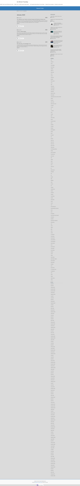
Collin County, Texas (53, 103)
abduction (52, 61)
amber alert (52, 72)
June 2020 (52, 343)
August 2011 (52, 430)
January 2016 (52, 386)
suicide (52, 253)
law (51, 175)
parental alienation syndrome (54, 208)
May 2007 (52, 468)
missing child (52, 199)
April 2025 (52, 285)
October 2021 (52, 325)
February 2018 (53, 376)
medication (52, 192)
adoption (52, 68)
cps (46, 17)
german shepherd (53, 152)
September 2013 (53, 407)
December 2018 (53, 362)
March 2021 (52, 332)
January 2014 (52, 402)
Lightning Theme (40, 482)
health (51, 161)
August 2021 (52, 329)
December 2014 (53, 397)
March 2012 (52, 423)
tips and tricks (52, 267)
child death (52, 91)
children (52, 98)
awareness (52, 77)
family (51, 133)
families (52, 131)
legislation (52, 180)
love (51, 185)
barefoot (52, 79)
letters (51, 182)
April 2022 (52, 318)
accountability (52, 65)
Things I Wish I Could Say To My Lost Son (56, 16)
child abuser (52, 86)
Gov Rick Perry (53, 154)
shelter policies (53, 243)
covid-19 (52, 107)
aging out (52, 70)
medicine (52, 194)
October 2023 (52, 301)
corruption (52, 105)
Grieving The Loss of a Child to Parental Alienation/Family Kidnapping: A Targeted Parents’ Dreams (56, 50)
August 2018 (52, 369)
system (52, 255)
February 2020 (53, 346)
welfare (52, 276)
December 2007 (53, 461)
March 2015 (52, 395)
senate (52, 232)
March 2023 (52, 308)
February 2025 (53, 287)
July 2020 (52, 341)
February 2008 (53, 458)
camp (51, 82)
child (51, 84)
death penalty (52, 117)
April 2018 (52, 374)
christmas (52, 100)
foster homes (52, 145)
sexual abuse (52, 236)
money (52, 201)
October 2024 (52, 292)
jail (51, 168)
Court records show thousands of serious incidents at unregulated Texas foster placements (58, 41)
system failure (52, 257)
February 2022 (53, 322)
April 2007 (52, 470)
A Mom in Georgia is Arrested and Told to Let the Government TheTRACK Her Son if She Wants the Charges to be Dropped (56, 37)
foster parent (52, 147)
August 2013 (52, 409)
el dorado (52, 126)
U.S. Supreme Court (53, 269)
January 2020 (52, 348)
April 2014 (52, 400)
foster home (52, 143)
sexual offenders (53, 239)
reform (52, 225)
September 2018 (53, 367)
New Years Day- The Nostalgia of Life (24, 43)
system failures (53, 260)
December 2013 (53, 404)
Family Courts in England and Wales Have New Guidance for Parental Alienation (58, 32)
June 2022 (52, 315)
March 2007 (52, 472)
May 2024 (52, 299)
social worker (52, 248)
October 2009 (52, 435)
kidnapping (52, 171)
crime (51, 112)
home (51, 164)
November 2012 (53, 416)
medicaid (52, 187)
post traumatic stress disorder (55, 215)
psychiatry (52, 218)
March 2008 (52, 456)
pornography (52, 213)
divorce (52, 119)
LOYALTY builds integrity (21, 31)
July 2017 (52, 383)
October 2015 (52, 390)
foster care (52, 140)
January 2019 (52, 360)
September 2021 (53, 327)
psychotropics (52, 222)
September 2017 (53, 381)
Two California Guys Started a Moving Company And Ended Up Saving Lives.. (31, 19)
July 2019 (52, 355)
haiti (51, 157)
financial (52, 138)
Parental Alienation (53, 206)
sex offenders (52, 234)
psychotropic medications (54, 220)
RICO (51, 229)
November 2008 (53, 444)
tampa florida (52, 262)
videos (52, 274)
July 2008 (52, 449)
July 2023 (52, 304)
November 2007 (53, 463)
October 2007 (52, 465)
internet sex (52, 166)
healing (52, 159)
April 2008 (52, 454)
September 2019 (53, 353)
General (52, 110)
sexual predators (53, 241)
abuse (51, 63)
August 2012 (52, 421)
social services (53, 246)
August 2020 (52, 339)
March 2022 (52, 320)
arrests (52, 75)
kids (51, 173)
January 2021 (52, 334)
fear (51, 136)
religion (52, 227)
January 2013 (52, 414)
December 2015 (53, 388)
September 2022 (53, 311)
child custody (52, 89)
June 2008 (52, 451)
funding (52, 150)
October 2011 (52, 428)
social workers (53, 250)
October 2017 (52, 379)
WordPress (36, 482)
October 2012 (52, 418)
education (52, 124)
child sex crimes (53, 93)
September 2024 (53, 294)
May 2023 (52, 306)
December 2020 (53, 336)
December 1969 (53, 475)
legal (51, 178)
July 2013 (52, 411)
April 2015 (52, 393)
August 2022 (52, 313)
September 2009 (53, 437)
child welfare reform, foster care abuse (56, 96)
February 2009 (53, 442)
